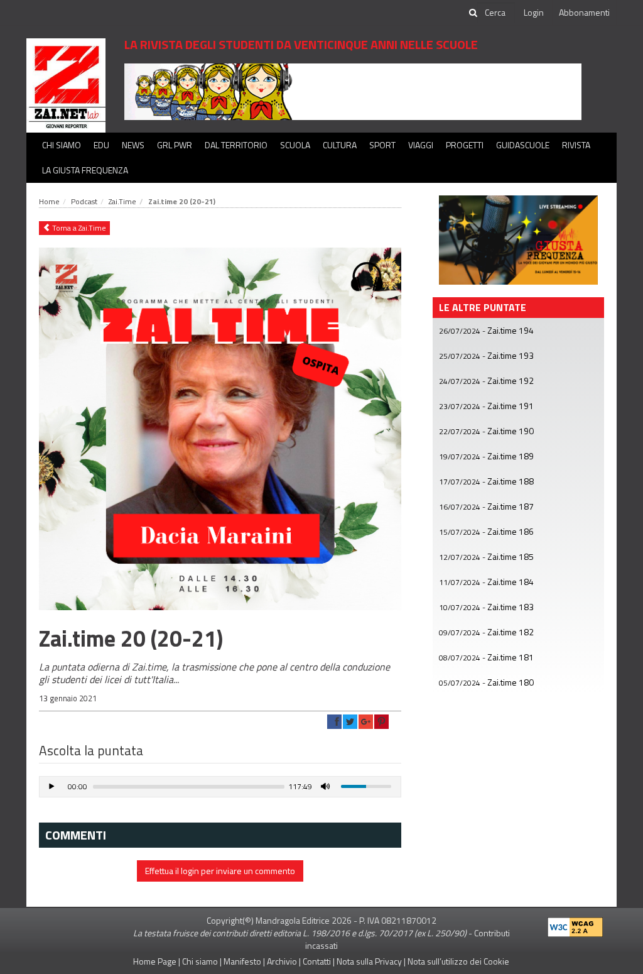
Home (49, 201)
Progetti (465, 144)
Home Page (154, 961)
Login (534, 12)
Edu (101, 144)
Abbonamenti (584, 12)
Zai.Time (122, 201)
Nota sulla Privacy (369, 961)
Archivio (282, 961)
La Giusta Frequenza (85, 170)
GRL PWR (174, 144)
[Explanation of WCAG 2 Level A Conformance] (575, 924)
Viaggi (420, 144)
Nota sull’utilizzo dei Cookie (458, 961)
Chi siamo (61, 144)
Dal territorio (236, 144)
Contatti (317, 961)
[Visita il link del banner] (352, 90)
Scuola (295, 144)
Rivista (576, 144)
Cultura (340, 144)
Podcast (84, 201)
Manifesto (242, 961)
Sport (382, 144)
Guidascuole (522, 144)
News (133, 144)
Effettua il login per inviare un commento (220, 870)
